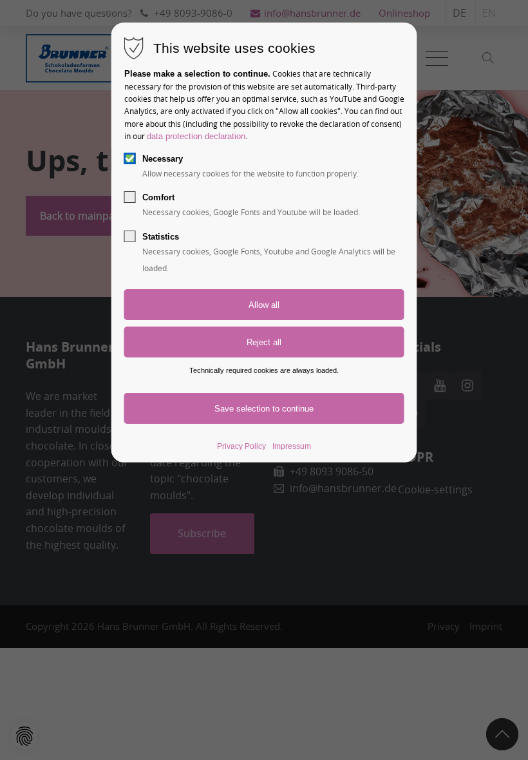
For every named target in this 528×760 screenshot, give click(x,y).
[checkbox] (130, 158)
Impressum (291, 446)
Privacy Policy (241, 446)
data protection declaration (196, 136)
